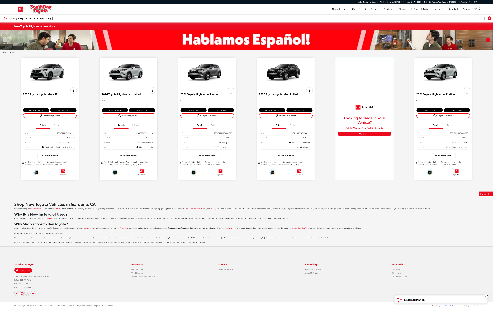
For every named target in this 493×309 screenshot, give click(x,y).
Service (222, 264)
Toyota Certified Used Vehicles (144, 276)
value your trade (230, 228)
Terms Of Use (43, 305)
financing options (89, 228)
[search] (479, 9)
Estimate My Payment (36, 110)
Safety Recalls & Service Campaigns (88, 305)
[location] (424, 2)
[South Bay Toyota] (36, 8)
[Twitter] (27, 293)
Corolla (203, 208)
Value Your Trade (63, 110)
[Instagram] (22, 293)
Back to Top (485, 193)
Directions (396, 273)
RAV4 (199, 208)
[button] (73, 90)
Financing (311, 264)
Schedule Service (225, 269)
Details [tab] (43, 125)
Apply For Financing (313, 269)
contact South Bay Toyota (301, 228)
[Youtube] (33, 293)
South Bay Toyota (20, 305)
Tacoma (193, 208)
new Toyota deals (36, 208)
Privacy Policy (32, 305)
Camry (187, 208)
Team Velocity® (445, 306)
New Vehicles (137, 269)
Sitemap (52, 305)
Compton (56, 208)
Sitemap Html (60, 305)
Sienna (212, 208)
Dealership (398, 264)
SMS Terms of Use (399, 276)
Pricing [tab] (57, 125)
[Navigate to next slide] (491, 40)
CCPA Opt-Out (107, 305)
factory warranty (47, 218)
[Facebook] (16, 293)
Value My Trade (311, 273)
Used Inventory (137, 273)
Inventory (137, 264)
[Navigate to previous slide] (2, 40)
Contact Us (24, 270)
